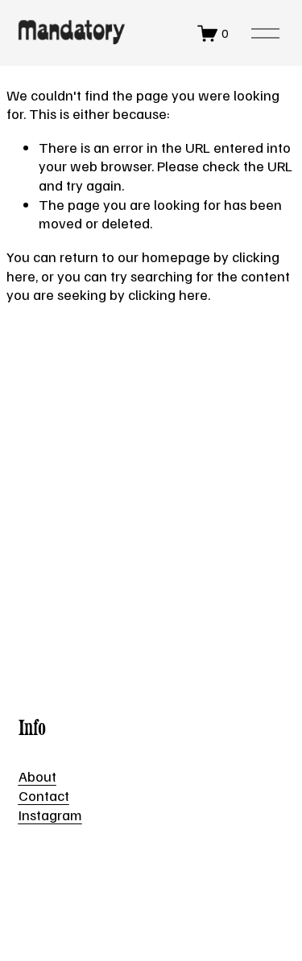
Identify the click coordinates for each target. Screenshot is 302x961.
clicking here (168, 294)
